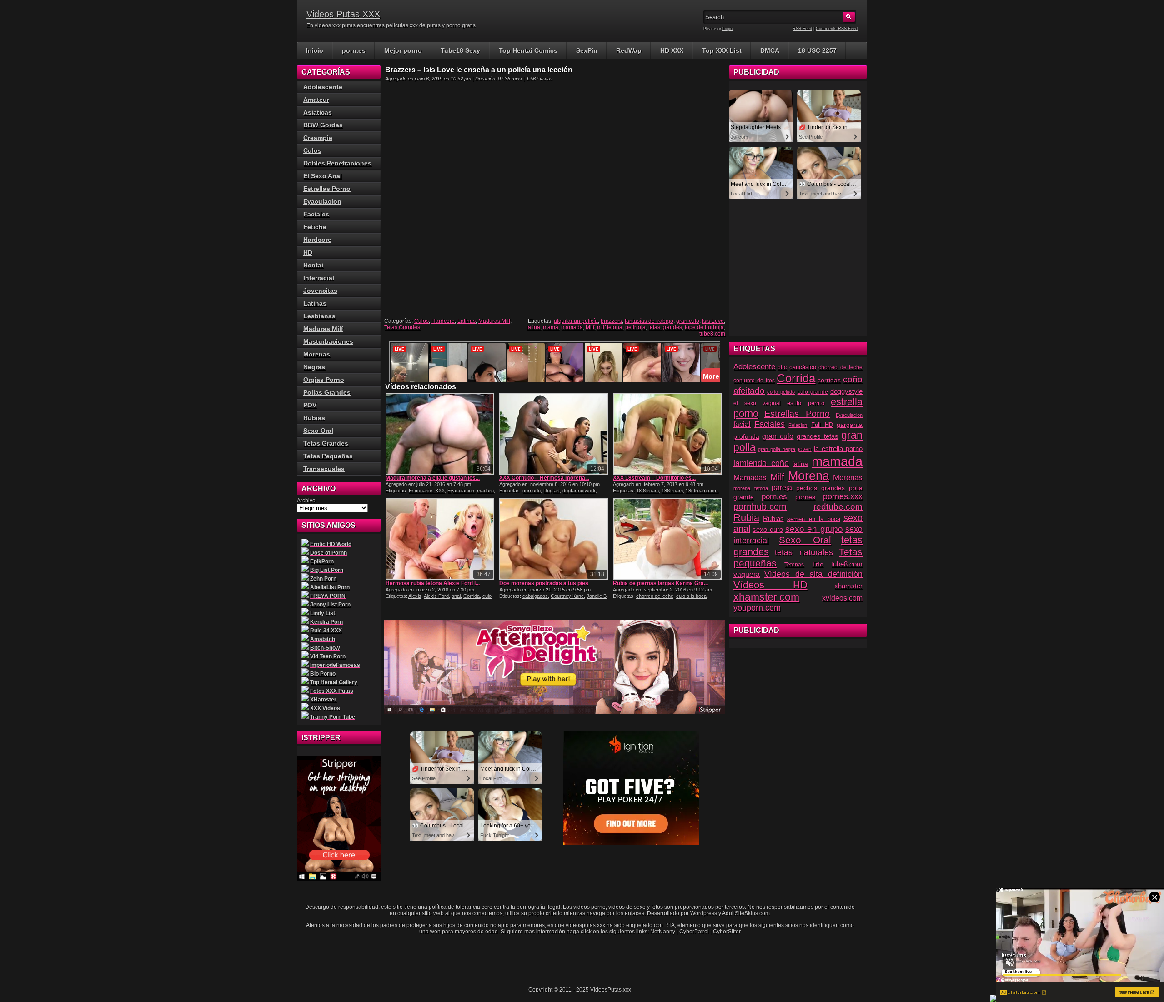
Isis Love (713, 321)
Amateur (316, 99)
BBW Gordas (323, 125)
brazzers (611, 321)
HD (307, 252)
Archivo (306, 500)
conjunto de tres (754, 380)
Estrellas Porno (327, 188)
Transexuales (324, 468)
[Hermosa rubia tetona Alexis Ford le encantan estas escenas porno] (440, 539)
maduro (485, 490)
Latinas (466, 321)
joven (805, 449)
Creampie (317, 137)
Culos (421, 321)
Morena (808, 476)
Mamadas (750, 477)
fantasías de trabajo (649, 321)
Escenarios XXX (427, 490)
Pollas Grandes (327, 392)
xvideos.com (842, 598)
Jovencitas (320, 290)
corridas (829, 380)
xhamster (848, 586)
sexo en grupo (814, 529)
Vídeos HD (770, 585)
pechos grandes (820, 487)
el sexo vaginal (757, 403)
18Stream (672, 490)
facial (742, 424)
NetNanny (662, 931)
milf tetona (609, 327)
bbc (782, 367)
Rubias (314, 417)
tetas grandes (665, 327)
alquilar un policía (576, 321)
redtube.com (838, 506)
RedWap (629, 50)
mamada (572, 327)
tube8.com (712, 334)
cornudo (531, 490)
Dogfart (551, 490)
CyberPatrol (694, 931)
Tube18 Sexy (460, 50)
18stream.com (701, 490)
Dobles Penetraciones (337, 163)
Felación (797, 425)
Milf (590, 327)
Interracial (318, 277)
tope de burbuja (704, 327)
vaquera (746, 574)
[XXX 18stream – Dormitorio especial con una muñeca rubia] (667, 434)
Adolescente (322, 86)
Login (727, 28)
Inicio (314, 50)
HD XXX (671, 50)
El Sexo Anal (322, 176)
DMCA (769, 50)
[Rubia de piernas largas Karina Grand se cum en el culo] (667, 539)
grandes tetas (817, 436)
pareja (782, 487)
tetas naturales (804, 552)
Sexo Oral (318, 430)
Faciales (316, 214)
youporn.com (757, 607)
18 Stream (647, 490)
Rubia (746, 517)
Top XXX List (722, 50)
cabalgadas (535, 596)
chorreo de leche (654, 596)
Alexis (414, 596)
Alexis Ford (436, 596)
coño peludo (781, 392)
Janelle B (597, 596)
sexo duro (768, 529)
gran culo (687, 321)
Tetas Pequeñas (328, 456)
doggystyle (846, 391)
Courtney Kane (567, 596)
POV (309, 405)
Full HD (822, 424)
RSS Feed (802, 28)
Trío (817, 564)
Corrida (471, 596)
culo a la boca (691, 596)
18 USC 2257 (817, 50)
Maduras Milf (494, 321)
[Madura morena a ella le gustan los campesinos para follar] (440, 434)
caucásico (802, 367)
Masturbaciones (328, 341)
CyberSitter (727, 931)
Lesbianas (319, 316)
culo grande (813, 392)
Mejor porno (403, 50)
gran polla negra (776, 449)
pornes (805, 497)
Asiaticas (317, 112)
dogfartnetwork (579, 490)
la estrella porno (838, 448)
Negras (314, 367)
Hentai (313, 265)
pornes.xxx (843, 496)
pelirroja (635, 327)
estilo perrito (805, 403)
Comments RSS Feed (837, 28)
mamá (550, 327)
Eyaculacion (460, 490)
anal (456, 596)
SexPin (586, 50)
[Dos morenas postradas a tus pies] (553, 539)
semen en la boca (813, 519)
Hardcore (443, 321)
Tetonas (794, 564)
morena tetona (750, 488)
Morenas (316, 354)
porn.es (354, 50)
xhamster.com (766, 597)
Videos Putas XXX (343, 14)
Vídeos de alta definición (813, 574)
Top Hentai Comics (528, 50)
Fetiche (314, 226)
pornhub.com (760, 506)
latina (533, 327)
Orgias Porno (323, 379)
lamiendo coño (761, 463)
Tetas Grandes (402, 327)
